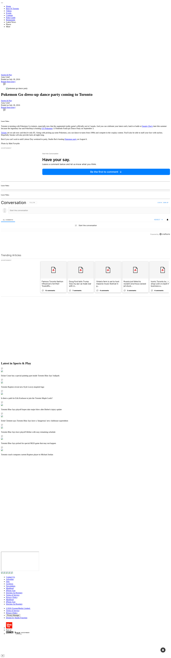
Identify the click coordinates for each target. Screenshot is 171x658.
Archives (9, 584)
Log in (159, 202)
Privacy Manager (13, 615)
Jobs (8, 581)
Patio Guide (10, 18)
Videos (9, 11)
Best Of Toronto (12, 9)
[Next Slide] (168, 281)
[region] (85, 224)
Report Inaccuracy (8, 82)
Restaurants (10, 20)
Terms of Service (12, 595)
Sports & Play (6, 75)
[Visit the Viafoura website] (164, 245)
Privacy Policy (12, 597)
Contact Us (10, 577)
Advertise (10, 579)
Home (8, 6)
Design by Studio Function (16, 618)
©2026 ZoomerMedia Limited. (18, 608)
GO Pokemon (46, 128)
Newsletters (10, 586)
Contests (9, 15)
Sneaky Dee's (147, 126)
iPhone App (10, 590)
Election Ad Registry (14, 593)
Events (8, 13)
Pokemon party (71, 139)
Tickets (4, 133)
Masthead (10, 588)
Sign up (165, 202)
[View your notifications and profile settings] (167, 219)
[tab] (8, 220)
